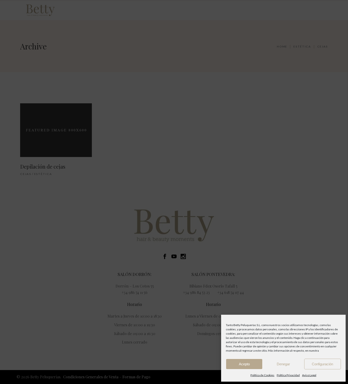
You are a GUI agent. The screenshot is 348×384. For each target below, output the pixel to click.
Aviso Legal (309, 375)
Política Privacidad (288, 375)
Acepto (244, 364)
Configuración (322, 364)
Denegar (283, 364)
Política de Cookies (262, 375)
